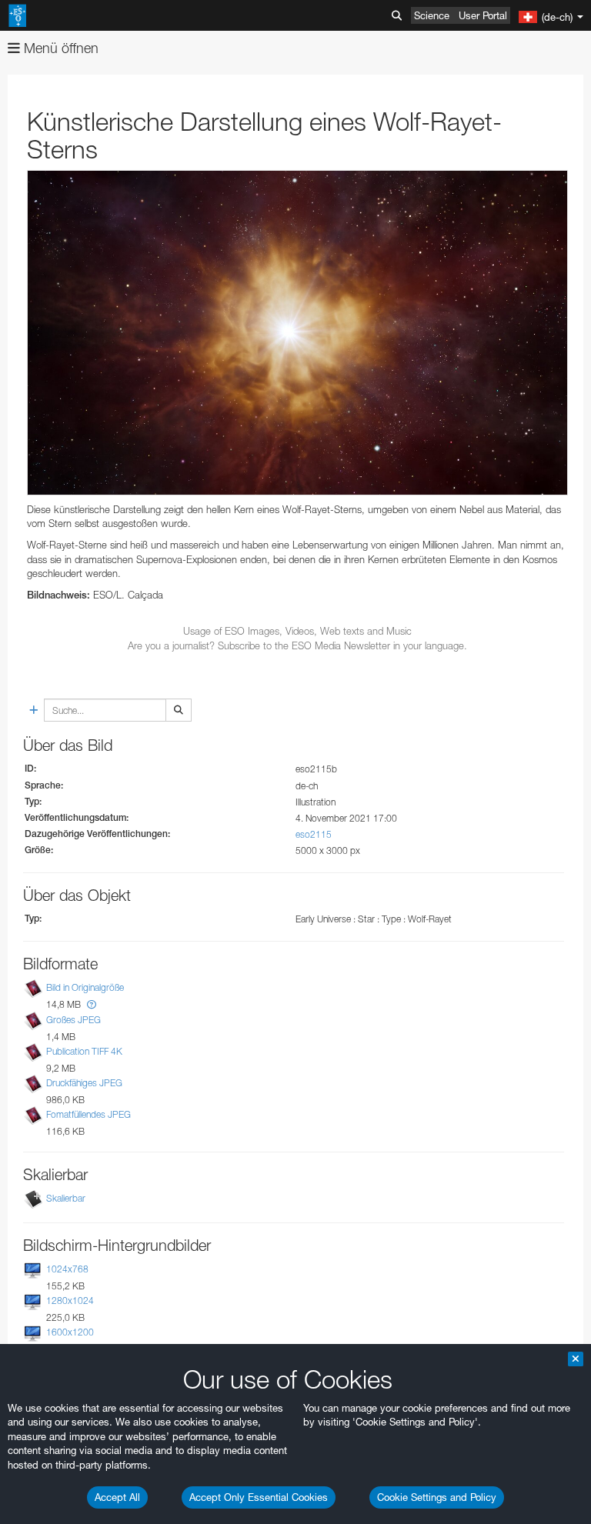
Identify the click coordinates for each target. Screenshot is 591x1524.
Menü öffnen (59, 48)
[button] (91, 1004)
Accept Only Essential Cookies (258, 1497)
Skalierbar (65, 1198)
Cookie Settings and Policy (436, 1497)
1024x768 (67, 1269)
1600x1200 (70, 1332)
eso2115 (314, 834)
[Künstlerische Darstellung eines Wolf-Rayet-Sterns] (297, 333)
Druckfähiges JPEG (84, 1083)
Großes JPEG (73, 1019)
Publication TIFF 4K (84, 1051)
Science (431, 15)
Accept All (117, 1497)
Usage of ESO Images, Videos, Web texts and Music (297, 631)
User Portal (483, 15)
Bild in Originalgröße (85, 987)
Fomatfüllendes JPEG (88, 1114)
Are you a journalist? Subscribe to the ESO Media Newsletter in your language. (297, 645)
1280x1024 (70, 1300)
